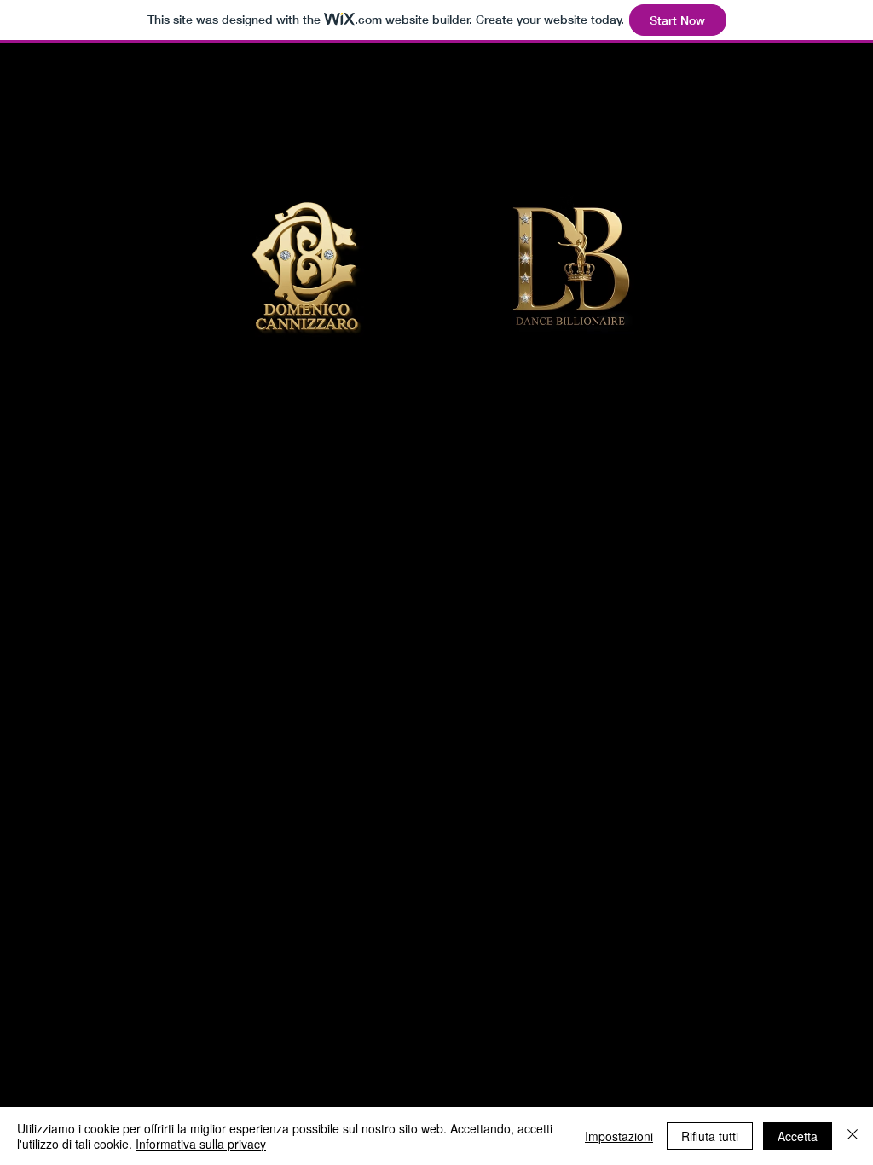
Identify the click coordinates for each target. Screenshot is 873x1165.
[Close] (852, 1136)
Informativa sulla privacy (201, 1143)
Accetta (798, 1136)
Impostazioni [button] (619, 1136)
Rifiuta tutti (709, 1136)
